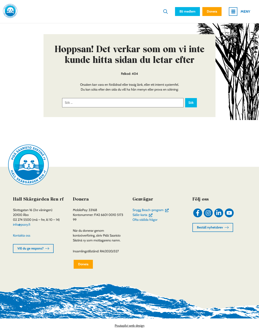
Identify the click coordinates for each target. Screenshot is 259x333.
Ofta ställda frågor (145, 220)
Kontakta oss (21, 235)
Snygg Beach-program (151, 210)
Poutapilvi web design (129, 326)
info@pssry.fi (21, 224)
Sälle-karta (143, 215)
